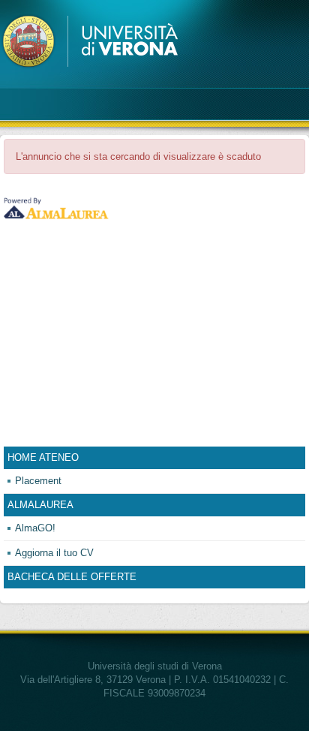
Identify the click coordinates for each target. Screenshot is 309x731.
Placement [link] (38, 480)
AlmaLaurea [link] (41, 504)
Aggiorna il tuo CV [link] (54, 552)
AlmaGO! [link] (35, 528)
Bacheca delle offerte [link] (72, 576)
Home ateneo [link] (43, 457)
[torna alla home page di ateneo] (92, 41)
